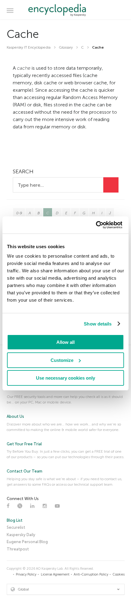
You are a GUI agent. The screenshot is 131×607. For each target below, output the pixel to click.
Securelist (16, 527)
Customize (62, 360)
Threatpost (18, 549)
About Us (15, 416)
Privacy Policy (26, 574)
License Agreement (55, 574)
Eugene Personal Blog (27, 541)
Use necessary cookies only (65, 378)
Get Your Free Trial (24, 444)
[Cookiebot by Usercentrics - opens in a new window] (95, 225)
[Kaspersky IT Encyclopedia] (65, 10)
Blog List (15, 520)
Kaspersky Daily (21, 534)
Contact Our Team (24, 471)
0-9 (19, 213)
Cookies (119, 574)
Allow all (65, 342)
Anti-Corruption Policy (91, 574)
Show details (98, 323)
